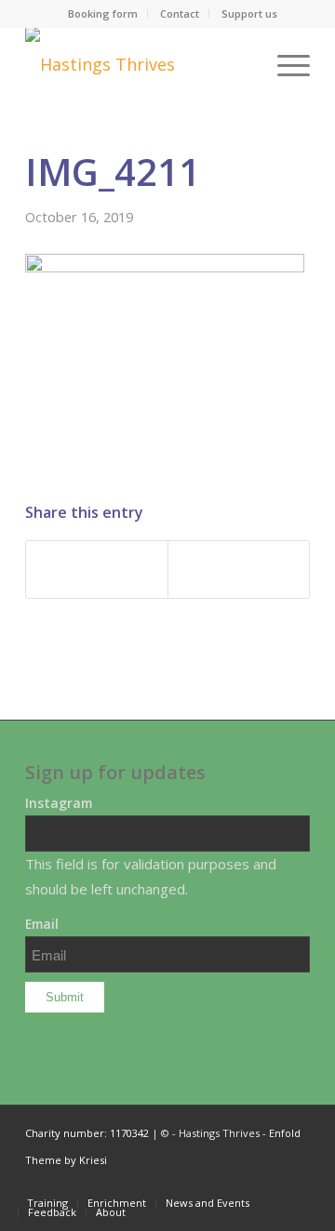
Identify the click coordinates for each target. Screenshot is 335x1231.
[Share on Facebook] (97, 569)
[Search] (240, 64)
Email (42, 924)
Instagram (58, 803)
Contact (179, 13)
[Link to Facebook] (296, 1184)
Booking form (103, 13)
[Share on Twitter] (238, 569)
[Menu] (284, 64)
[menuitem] (103, 14)
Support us (249, 13)
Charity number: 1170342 (87, 1133)
